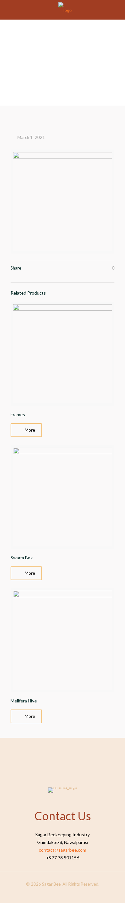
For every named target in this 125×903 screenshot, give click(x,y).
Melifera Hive (24, 700)
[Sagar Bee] (65, 10)
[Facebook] (58, 893)
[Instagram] (66, 893)
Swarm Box (22, 557)
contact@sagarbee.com (62, 850)
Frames (18, 414)
